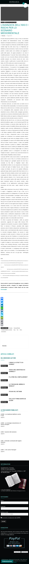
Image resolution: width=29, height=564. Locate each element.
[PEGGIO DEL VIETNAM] (4, 393)
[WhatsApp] (14, 308)
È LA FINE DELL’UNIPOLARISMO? (18, 377)
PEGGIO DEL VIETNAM (15, 391)
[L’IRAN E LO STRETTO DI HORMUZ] (4, 364)
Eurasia (3, 35)
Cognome (3, 506)
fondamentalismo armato (6, 329)
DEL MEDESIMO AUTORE (8, 358)
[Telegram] (14, 313)
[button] (27, 2)
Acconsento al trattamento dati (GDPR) (11, 517)
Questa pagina (4, 289)
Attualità (2, 22)
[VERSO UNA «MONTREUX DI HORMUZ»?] (4, 371)
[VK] (14, 310)
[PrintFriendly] (14, 317)
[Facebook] (14, 298)
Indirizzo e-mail (4, 512)
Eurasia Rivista (17, 328)
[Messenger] (14, 301)
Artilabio (14, 562)
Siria (21, 329)
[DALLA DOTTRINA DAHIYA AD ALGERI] (4, 400)
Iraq (14, 329)
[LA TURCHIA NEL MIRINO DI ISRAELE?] (4, 386)
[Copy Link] (14, 322)
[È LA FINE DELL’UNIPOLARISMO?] (4, 378)
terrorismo (3, 331)
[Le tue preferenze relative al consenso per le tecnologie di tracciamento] (7, 561)
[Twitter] (14, 303)
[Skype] (14, 315)
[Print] (14, 320)
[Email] (14, 325)
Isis (17, 329)
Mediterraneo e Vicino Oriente (11, 22)
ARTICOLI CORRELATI (7, 354)
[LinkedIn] (14, 305)
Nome (2, 500)
